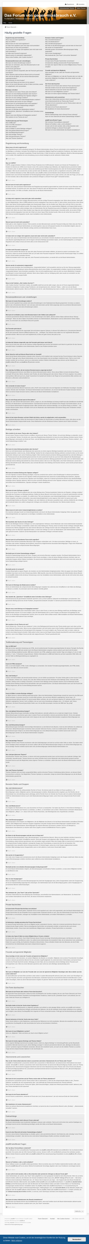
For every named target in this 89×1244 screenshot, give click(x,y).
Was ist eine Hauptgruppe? (53, 53)
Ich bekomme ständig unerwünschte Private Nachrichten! (62, 63)
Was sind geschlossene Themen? (16, 136)
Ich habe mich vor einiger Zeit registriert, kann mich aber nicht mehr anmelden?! (24, 50)
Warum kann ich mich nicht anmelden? (17, 47)
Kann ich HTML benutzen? (13, 124)
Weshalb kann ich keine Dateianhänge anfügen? (20, 105)
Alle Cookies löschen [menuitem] (63, 1218)
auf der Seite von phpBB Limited (30, 1154)
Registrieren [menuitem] (70, 4)
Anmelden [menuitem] (81, 4)
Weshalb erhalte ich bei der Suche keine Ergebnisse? (61, 88)
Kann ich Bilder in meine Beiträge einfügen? (19, 128)
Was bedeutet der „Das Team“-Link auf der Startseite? (61, 55)
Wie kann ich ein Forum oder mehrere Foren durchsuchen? (62, 86)
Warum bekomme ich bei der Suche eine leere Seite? (61, 89)
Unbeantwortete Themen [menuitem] (67, 8)
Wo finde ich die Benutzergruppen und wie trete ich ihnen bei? (63, 45)
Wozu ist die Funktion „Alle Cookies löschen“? (19, 57)
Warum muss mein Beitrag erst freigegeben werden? (21, 115)
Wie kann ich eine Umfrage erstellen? (17, 97)
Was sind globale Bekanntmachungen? (17, 130)
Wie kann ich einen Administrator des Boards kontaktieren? (62, 130)
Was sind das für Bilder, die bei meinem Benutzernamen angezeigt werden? (22, 77)
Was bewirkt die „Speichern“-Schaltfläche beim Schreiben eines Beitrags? (24, 112)
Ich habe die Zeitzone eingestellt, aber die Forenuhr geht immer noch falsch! (24, 71)
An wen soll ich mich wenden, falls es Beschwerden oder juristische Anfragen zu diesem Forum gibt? (62, 127)
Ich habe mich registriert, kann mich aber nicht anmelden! (22, 45)
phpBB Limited (10, 362)
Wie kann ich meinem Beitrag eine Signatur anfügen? (21, 96)
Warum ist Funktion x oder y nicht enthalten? (58, 124)
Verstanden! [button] (76, 1239)
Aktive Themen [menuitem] (81, 8)
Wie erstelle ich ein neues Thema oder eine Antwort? (21, 92)
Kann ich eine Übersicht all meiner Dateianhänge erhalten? (62, 116)
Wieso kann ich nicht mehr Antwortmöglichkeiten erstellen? (23, 99)
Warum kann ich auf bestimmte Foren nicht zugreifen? (21, 103)
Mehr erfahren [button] (16, 1241)
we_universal (10, 1222)
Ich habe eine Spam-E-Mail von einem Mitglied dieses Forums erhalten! (63, 66)
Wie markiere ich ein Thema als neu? (17, 117)
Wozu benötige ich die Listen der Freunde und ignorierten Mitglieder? (62, 73)
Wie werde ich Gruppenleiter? (54, 47)
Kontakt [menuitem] (52, 1218)
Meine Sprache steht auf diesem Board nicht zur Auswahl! (23, 74)
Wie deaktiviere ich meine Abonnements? (57, 109)
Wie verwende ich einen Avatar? (15, 80)
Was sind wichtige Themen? (14, 134)
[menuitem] (8, 1225)
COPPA (25, 202)
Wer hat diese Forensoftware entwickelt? (57, 122)
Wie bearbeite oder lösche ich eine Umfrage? (19, 101)
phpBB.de (24, 362)
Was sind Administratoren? (53, 40)
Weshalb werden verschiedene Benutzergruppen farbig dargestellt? (61, 50)
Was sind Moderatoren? (52, 41)
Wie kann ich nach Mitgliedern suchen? (56, 91)
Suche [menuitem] (10, 23)
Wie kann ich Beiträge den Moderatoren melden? (20, 109)
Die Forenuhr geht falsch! (13, 68)
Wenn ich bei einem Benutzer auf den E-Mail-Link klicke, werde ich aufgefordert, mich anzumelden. (24, 85)
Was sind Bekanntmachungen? (15, 132)
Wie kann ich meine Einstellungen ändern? (18, 63)
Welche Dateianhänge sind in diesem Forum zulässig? (61, 114)
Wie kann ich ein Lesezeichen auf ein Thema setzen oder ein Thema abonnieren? (63, 104)
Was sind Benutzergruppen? (53, 43)
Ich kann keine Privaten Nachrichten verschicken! (59, 61)
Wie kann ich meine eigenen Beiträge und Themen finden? (62, 93)
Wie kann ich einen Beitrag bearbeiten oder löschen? (21, 94)
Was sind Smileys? (11, 126)
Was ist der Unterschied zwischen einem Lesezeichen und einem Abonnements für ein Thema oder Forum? (62, 100)
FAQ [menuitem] (4, 23)
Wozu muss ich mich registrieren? (16, 40)
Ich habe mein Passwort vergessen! (16, 53)
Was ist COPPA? (11, 41)
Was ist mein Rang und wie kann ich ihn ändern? (20, 82)
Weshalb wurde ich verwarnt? (14, 107)
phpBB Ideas (15, 1166)
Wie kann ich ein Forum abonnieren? (56, 107)
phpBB (12, 1218)
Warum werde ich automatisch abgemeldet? (19, 55)
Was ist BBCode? (11, 123)
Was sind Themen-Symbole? (14, 138)
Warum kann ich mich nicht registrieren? (17, 43)
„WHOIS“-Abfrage (59, 1178)
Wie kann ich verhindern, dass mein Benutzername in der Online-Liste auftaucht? (23, 66)
